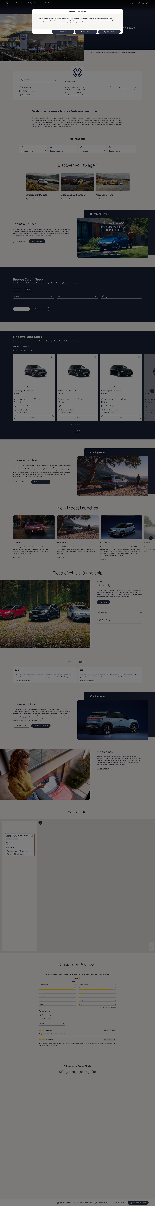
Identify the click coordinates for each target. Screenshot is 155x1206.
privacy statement (102, 23)
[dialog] (77, 603)
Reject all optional (109, 32)
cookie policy (90, 23)
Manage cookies (86, 32)
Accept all (63, 32)
